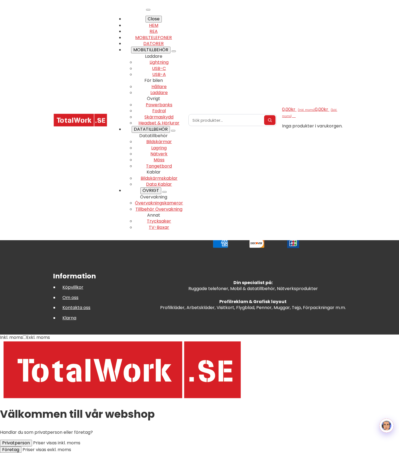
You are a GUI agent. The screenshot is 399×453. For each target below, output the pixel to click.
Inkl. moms (11, 337)
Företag (10, 449)
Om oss (70, 297)
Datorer (153, 43)
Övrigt (150, 190)
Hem (153, 25)
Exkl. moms (38, 337)
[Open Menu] (148, 10)
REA (154, 31)
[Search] (270, 120)
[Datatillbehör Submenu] (173, 130)
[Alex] (386, 426)
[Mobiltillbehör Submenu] (174, 51)
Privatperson (16, 443)
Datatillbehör (151, 129)
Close (154, 19)
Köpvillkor (72, 287)
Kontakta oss (76, 307)
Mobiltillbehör (150, 50)
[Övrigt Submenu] (164, 192)
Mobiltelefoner (153, 37)
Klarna (69, 318)
